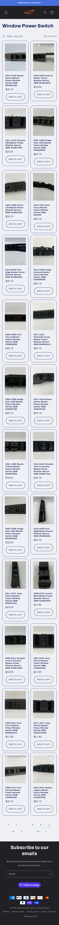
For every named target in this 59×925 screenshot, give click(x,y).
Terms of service (49, 912)
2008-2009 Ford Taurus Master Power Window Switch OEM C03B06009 (13, 339)
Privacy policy (33, 912)
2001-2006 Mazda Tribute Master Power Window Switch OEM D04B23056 (14, 469)
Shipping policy (30, 916)
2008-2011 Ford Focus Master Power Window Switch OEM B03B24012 (13, 728)
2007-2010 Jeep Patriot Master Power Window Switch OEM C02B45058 (42, 663)
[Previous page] (8, 825)
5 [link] (49, 825)
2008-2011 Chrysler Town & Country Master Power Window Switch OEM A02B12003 (15, 663)
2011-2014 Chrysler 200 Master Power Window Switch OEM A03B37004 (15, 144)
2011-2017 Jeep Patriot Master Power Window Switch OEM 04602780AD (42, 728)
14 (37, 832)
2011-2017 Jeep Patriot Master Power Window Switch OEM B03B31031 (13, 598)
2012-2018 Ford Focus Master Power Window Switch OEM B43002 (41, 210)
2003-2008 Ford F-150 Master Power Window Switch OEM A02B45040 (14, 209)
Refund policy (18, 912)
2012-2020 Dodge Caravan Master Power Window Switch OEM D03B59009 (42, 275)
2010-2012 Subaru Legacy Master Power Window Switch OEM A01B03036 (43, 792)
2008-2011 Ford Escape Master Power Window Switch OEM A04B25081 (13, 792)
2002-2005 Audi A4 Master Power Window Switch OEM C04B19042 (43, 79)
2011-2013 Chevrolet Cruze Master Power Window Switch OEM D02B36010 (42, 339)
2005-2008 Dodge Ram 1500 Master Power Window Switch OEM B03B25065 (14, 534)
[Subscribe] (50, 874)
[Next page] (45, 831)
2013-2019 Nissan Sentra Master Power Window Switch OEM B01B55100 (14, 80)
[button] (6, 12)
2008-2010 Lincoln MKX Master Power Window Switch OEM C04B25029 (43, 597)
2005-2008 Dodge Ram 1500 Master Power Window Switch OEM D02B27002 (14, 404)
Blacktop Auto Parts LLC (28, 908)
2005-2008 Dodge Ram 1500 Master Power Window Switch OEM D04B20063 (43, 145)
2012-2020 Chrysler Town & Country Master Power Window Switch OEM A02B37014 (43, 469)
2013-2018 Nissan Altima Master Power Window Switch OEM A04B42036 (43, 404)
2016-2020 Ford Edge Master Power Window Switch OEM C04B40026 (43, 532)
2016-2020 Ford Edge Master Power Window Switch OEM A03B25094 (15, 273)
